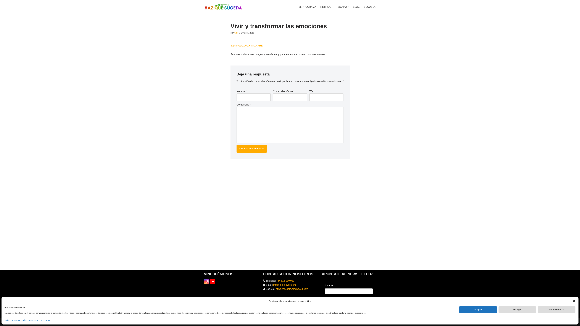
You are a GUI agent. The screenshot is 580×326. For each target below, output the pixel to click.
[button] (573, 301)
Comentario (244, 104)
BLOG (356, 7)
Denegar (517, 309)
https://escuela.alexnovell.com (292, 289)
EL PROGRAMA (307, 7)
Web (311, 91)
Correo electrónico (283, 91)
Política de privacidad (30, 320)
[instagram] (206, 281)
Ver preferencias (557, 309)
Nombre (242, 91)
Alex (236, 33)
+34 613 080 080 (285, 281)
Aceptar (478, 309)
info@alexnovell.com (284, 285)
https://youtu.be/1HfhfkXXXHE (246, 45)
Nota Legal (45, 320)
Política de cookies (12, 320)
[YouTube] (212, 281)
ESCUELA (369, 7)
